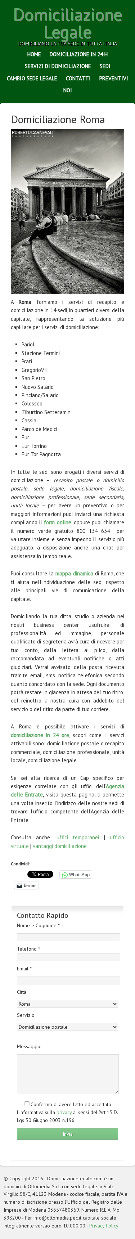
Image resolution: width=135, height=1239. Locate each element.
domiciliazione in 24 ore (40, 735)
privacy (64, 1112)
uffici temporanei (78, 837)
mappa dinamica (74, 573)
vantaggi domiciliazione (60, 846)
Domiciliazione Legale (67, 22)
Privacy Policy (103, 1225)
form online (57, 522)
